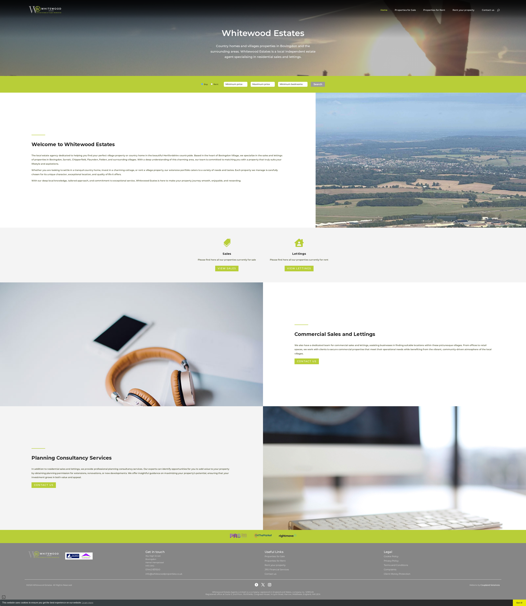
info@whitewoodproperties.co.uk (163, 574)
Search (318, 84)
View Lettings (299, 268)
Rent (216, 84)
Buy (206, 84)
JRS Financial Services (277, 569)
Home (384, 10)
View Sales (227, 268)
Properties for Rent (434, 10)
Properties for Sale (405, 10)
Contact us (488, 10)
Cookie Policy (391, 556)
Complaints (390, 569)
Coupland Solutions (490, 585)
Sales (227, 254)
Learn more (87, 602)
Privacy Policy (391, 560)
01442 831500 (152, 569)
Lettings (299, 254)
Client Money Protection (397, 574)
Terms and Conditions (396, 565)
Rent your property (463, 10)
